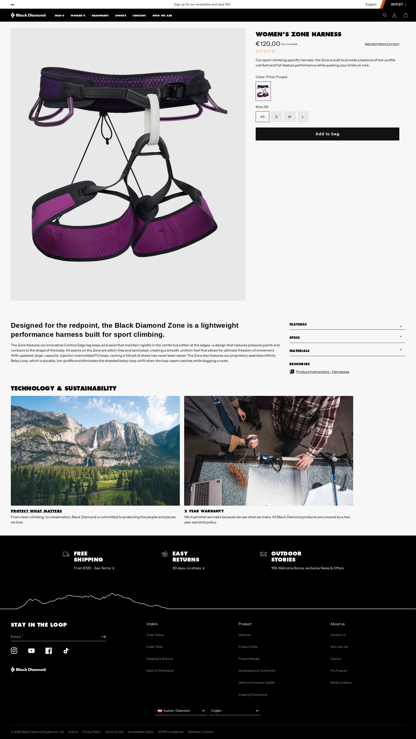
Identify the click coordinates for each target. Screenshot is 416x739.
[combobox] (181, 711)
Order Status (155, 635)
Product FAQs (248, 647)
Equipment (100, 15)
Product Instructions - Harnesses (322, 372)
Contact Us (338, 635)
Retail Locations (341, 682)
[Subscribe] (103, 636)
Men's (59, 15)
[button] (60, 15)
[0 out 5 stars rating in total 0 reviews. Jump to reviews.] (266, 51)
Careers (335, 659)
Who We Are (162, 15)
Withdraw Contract (201, 732)
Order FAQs (154, 647)
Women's (78, 15)
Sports (120, 15)
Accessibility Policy (140, 732)
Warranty (245, 635)
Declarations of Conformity (257, 671)
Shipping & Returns (159, 659)
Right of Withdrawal (159, 671)
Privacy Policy (91, 732)
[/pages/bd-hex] (12, 4)
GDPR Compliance (170, 732)
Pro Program (339, 671)
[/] (28, 15)
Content (139, 15)
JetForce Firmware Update (257, 682)
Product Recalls (249, 659)
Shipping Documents (253, 695)
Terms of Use (114, 732)
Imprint (73, 732)
